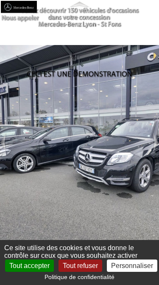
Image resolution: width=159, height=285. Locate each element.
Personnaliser (132, 265)
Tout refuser (80, 265)
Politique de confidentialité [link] (79, 277)
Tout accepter (29, 265)
